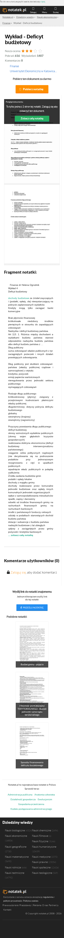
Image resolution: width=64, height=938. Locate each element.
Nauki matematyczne (17, 856)
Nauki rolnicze (13, 867)
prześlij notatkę (32, 607)
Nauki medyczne (41, 856)
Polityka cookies (30, 901)
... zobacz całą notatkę (20, 535)
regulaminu (48, 897)
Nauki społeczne (41, 867)
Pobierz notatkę (33, 89)
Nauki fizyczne (40, 841)
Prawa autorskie (10, 905)
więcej (42, 1)
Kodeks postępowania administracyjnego (31, 809)
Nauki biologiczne (15, 830)
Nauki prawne (40, 861)
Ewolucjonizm (45, 799)
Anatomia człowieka (44, 794)
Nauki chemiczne (41, 830)
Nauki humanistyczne (44, 846)
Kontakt (7, 909)
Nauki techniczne (14, 872)
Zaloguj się (18, 572)
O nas (45, 905)
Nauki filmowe (40, 835)
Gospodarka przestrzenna (31, 804)
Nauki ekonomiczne (16, 835)
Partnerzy (54, 905)
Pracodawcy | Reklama (30, 905)
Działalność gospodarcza (23, 799)
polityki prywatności (12, 901)
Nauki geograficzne (15, 846)
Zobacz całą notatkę (32, 118)
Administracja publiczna (20, 794)
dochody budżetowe (18, 298)
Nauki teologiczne (42, 872)
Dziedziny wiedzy (17, 822)
